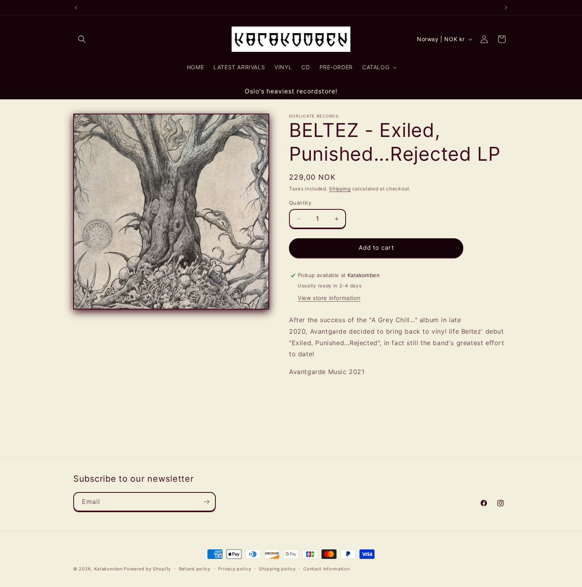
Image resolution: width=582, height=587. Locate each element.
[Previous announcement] (76, 7)
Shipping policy (277, 569)
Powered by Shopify (147, 569)
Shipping (340, 189)
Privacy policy (234, 569)
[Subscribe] (206, 501)
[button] (82, 39)
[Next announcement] (506, 7)
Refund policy (195, 569)
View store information (329, 297)
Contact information (326, 569)
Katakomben (108, 569)
